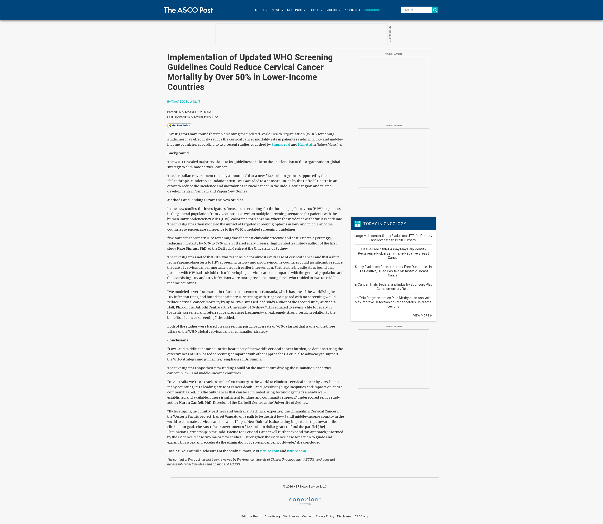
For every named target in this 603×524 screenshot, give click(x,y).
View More (421, 315)
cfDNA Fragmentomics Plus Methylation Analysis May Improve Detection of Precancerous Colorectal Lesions (393, 302)
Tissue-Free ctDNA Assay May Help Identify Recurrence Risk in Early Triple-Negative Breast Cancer (393, 253)
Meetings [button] (295, 10)
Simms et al (281, 144)
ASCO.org (361, 516)
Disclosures (291, 516)
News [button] (276, 10)
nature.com (269, 451)
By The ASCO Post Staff (183, 101)
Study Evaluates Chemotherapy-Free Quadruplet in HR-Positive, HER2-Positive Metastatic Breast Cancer (393, 271)
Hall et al (305, 144)
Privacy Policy (325, 516)
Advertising (272, 516)
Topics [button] (314, 10)
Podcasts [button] (352, 10)
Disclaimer (344, 516)
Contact (307, 516)
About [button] (260, 10)
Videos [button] (332, 10)
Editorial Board (251, 516)
